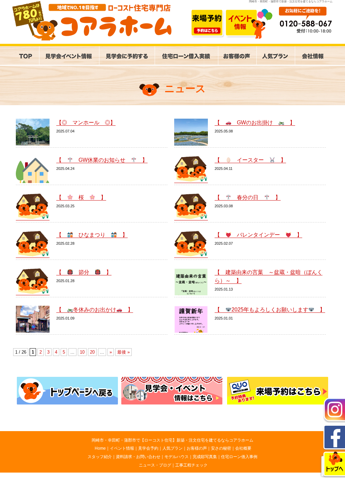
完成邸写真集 (205, 456)
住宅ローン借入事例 (239, 456)
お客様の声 (197, 448)
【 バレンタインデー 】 (258, 235)
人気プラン (172, 448)
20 (92, 352)
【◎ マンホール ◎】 (86, 122)
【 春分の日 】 (248, 197)
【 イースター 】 (250, 160)
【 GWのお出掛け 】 (255, 122)
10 (82, 352)
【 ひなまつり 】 (92, 235)
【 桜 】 (81, 197)
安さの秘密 (221, 448)
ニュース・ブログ (155, 465)
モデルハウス (176, 456)
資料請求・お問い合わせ (138, 456)
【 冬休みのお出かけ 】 (94, 309)
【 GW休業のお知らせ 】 (102, 160)
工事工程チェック (191, 465)
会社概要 (243, 448)
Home (100, 448)
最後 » (123, 352)
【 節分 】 (84, 272)
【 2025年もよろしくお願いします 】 (270, 309)
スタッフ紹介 (100, 456)
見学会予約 (148, 448)
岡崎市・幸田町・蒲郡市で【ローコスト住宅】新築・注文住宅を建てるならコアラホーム (172, 440)
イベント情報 (122, 448)
